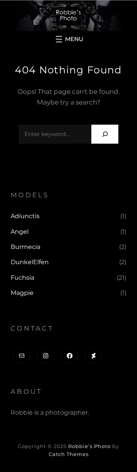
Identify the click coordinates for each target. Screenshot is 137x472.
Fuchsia (22, 277)
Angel (20, 231)
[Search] (104, 134)
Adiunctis (25, 216)
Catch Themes (69, 454)
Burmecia (25, 246)
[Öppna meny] (68, 39)
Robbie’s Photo (89, 446)
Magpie (22, 292)
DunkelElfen (30, 262)
